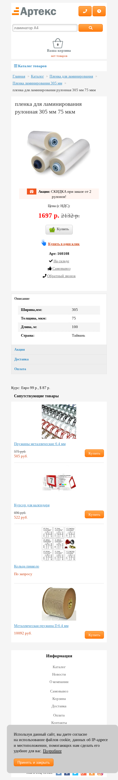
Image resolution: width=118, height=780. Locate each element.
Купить (63, 229)
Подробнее (52, 751)
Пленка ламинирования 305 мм (37, 83)
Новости (59, 674)
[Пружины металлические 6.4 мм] (59, 421)
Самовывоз (59, 691)
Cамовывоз (61, 268)
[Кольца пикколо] (59, 544)
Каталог (37, 76)
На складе (61, 261)
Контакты (59, 723)
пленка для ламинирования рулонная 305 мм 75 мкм (54, 90)
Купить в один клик (64, 244)
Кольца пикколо (26, 566)
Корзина (59, 698)
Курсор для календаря (32, 505)
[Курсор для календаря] (59, 483)
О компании (59, 682)
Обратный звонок (61, 276)
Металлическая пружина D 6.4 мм (41, 626)
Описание (22, 299)
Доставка (21, 359)
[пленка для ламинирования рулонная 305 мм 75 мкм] (59, 153)
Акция (19, 350)
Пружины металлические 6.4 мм (40, 444)
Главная (19, 76)
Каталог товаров (32, 66)
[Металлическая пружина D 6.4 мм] (59, 603)
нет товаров (59, 55)
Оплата (20, 369)
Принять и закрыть (33, 762)
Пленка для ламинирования (71, 76)
